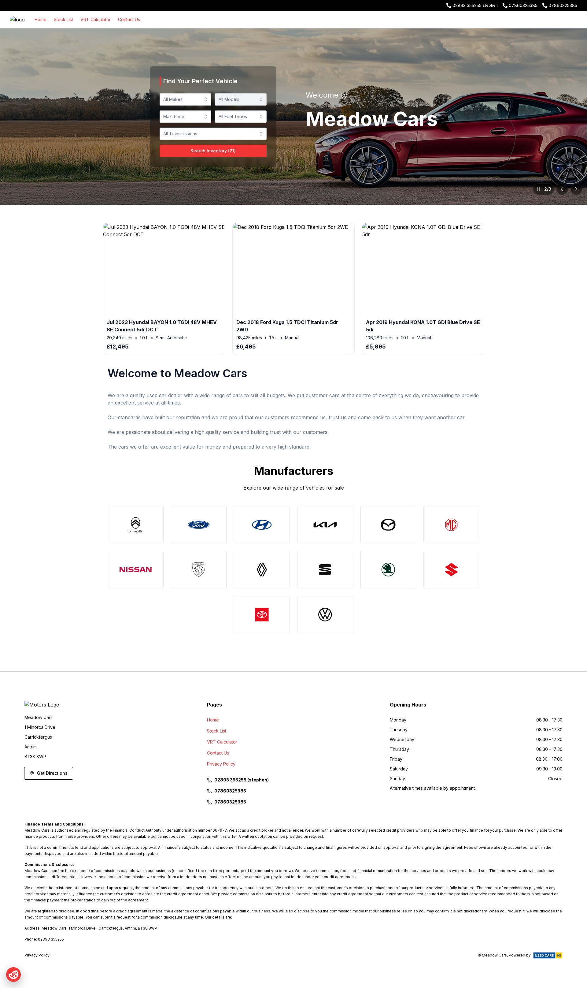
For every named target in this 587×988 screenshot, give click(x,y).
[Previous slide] (562, 189)
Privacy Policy (221, 763)
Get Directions (52, 773)
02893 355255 (467, 5)
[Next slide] (576, 189)
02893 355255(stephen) (241, 779)
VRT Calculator (95, 19)
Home (40, 19)
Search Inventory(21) (213, 150)
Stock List (63, 19)
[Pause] (538, 189)
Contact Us (129, 19)
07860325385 (523, 5)
